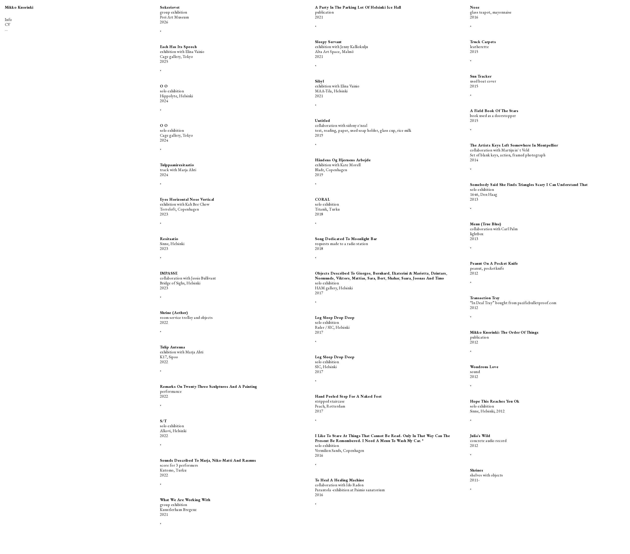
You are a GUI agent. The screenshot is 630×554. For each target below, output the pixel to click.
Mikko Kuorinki (19, 7)
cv (8, 24)
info (8, 19)
